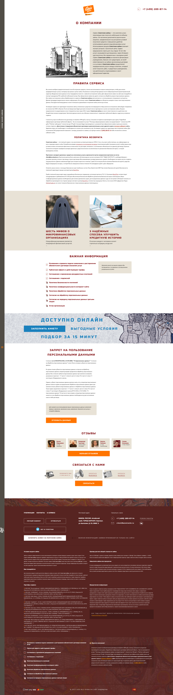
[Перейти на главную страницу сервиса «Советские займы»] (88, 9)
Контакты (40, 513)
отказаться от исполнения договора (86, 144)
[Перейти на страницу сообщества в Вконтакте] (141, 523)
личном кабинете (120, 126)
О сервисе (51, 513)
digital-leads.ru (50, 183)
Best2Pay (76, 170)
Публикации (29, 513)
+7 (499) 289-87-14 (105, 130)
